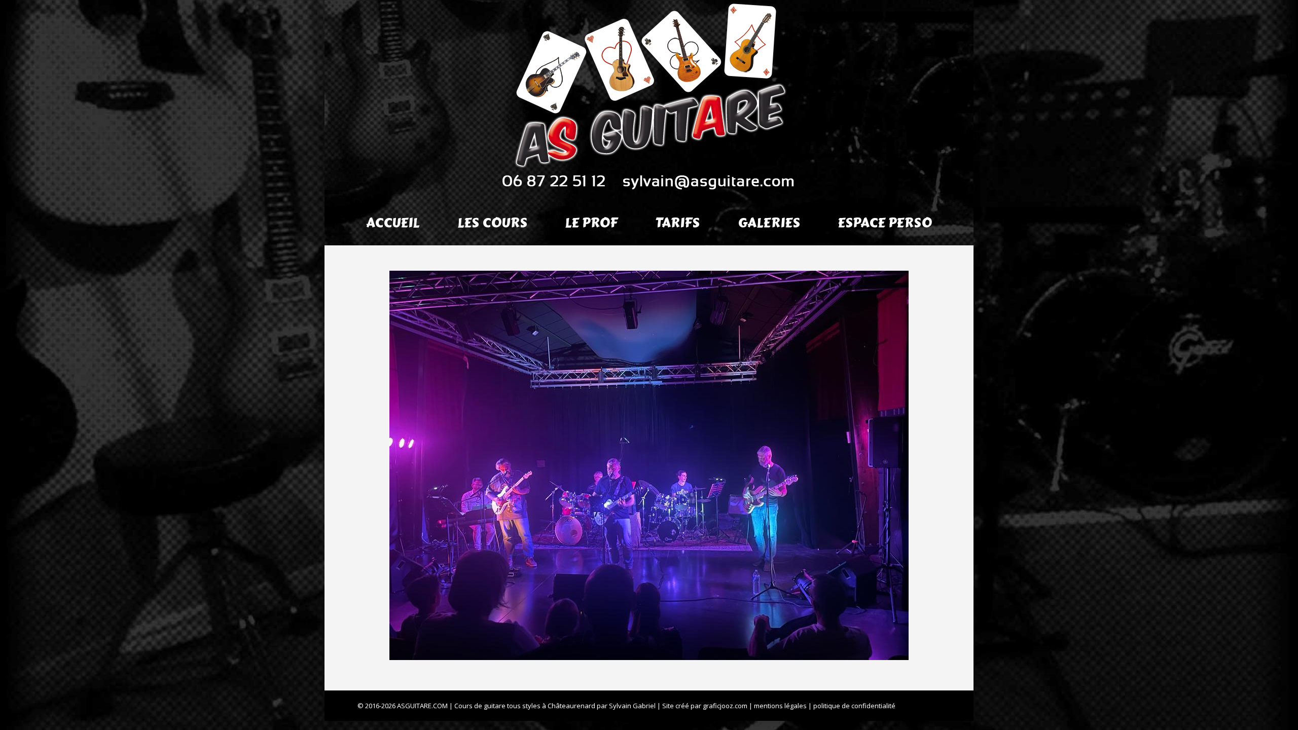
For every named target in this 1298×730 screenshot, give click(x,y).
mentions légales (780, 705)
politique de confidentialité (854, 705)
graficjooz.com (725, 705)
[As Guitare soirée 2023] (649, 465)
